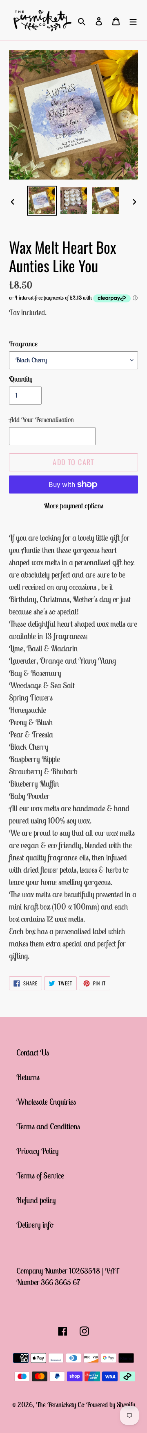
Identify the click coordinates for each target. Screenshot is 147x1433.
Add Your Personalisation (41, 419)
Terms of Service (40, 1175)
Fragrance (23, 343)
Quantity (21, 379)
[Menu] (133, 20)
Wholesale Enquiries (46, 1101)
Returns (28, 1077)
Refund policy (36, 1200)
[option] (42, 201)
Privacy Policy (37, 1151)
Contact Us (32, 1052)
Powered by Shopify (110, 1404)
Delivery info (34, 1224)
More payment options (73, 505)
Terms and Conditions (48, 1126)
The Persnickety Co (61, 1404)
